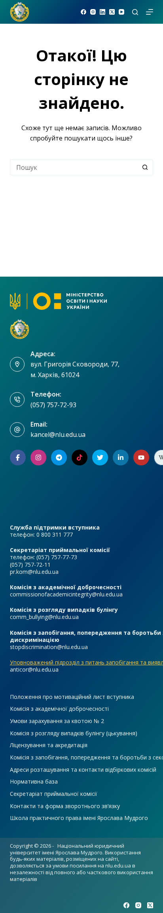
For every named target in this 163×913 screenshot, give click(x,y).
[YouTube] (121, 12)
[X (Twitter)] (112, 12)
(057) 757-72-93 (53, 405)
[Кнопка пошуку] (145, 167)
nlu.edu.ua (118, 865)
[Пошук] (135, 12)
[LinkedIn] (102, 12)
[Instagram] (93, 12)
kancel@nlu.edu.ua (57, 434)
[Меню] (149, 11)
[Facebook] (83, 12)
